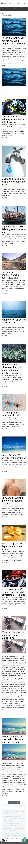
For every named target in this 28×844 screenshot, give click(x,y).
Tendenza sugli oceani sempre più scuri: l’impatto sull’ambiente (13, 41)
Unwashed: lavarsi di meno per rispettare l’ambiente (12, 501)
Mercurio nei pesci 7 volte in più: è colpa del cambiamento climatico (14, 592)
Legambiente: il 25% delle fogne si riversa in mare (14, 229)
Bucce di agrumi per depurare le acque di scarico (12, 546)
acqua (22, 656)
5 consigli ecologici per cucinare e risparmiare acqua (13, 182)
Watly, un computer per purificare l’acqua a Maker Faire (14, 635)
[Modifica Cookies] (3, 840)
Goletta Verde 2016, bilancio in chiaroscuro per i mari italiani (13, 739)
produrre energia (18, 699)
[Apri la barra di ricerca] (19, 3)
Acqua (5, 91)
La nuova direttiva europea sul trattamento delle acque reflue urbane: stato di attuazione (14, 818)
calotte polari (18, 663)
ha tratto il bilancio (14, 789)
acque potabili (16, 667)
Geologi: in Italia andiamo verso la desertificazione (11, 275)
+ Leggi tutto (14, 802)
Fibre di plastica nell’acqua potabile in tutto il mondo (13, 119)
